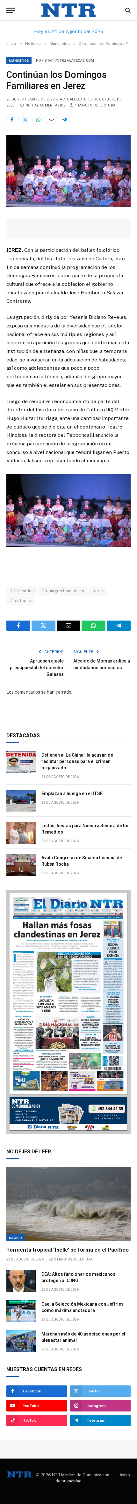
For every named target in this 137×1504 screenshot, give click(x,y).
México (15, 1238)
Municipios (19, 60)
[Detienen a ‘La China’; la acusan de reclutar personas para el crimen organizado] (21, 762)
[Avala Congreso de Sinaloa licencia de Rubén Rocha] (21, 865)
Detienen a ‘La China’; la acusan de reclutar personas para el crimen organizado (77, 761)
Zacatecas (20, 600)
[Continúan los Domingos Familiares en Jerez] (68, 205)
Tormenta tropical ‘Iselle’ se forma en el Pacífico (67, 1249)
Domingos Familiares (63, 590)
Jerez (97, 590)
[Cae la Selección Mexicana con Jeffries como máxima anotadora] (21, 1311)
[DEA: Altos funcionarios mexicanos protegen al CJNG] (21, 1281)
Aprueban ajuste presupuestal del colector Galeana (37, 667)
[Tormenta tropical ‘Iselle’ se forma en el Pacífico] (68, 1204)
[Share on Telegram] (64, 119)
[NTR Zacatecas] (68, 10)
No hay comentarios (45, 105)
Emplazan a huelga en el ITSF (72, 793)
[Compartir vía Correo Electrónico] (51, 119)
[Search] (127, 10)
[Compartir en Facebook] (12, 119)
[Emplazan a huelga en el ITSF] (21, 801)
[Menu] (10, 10)
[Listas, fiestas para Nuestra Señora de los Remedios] (21, 833)
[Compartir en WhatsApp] (38, 119)
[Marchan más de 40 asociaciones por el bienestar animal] (21, 1341)
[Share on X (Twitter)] (25, 119)
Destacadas (22, 590)
